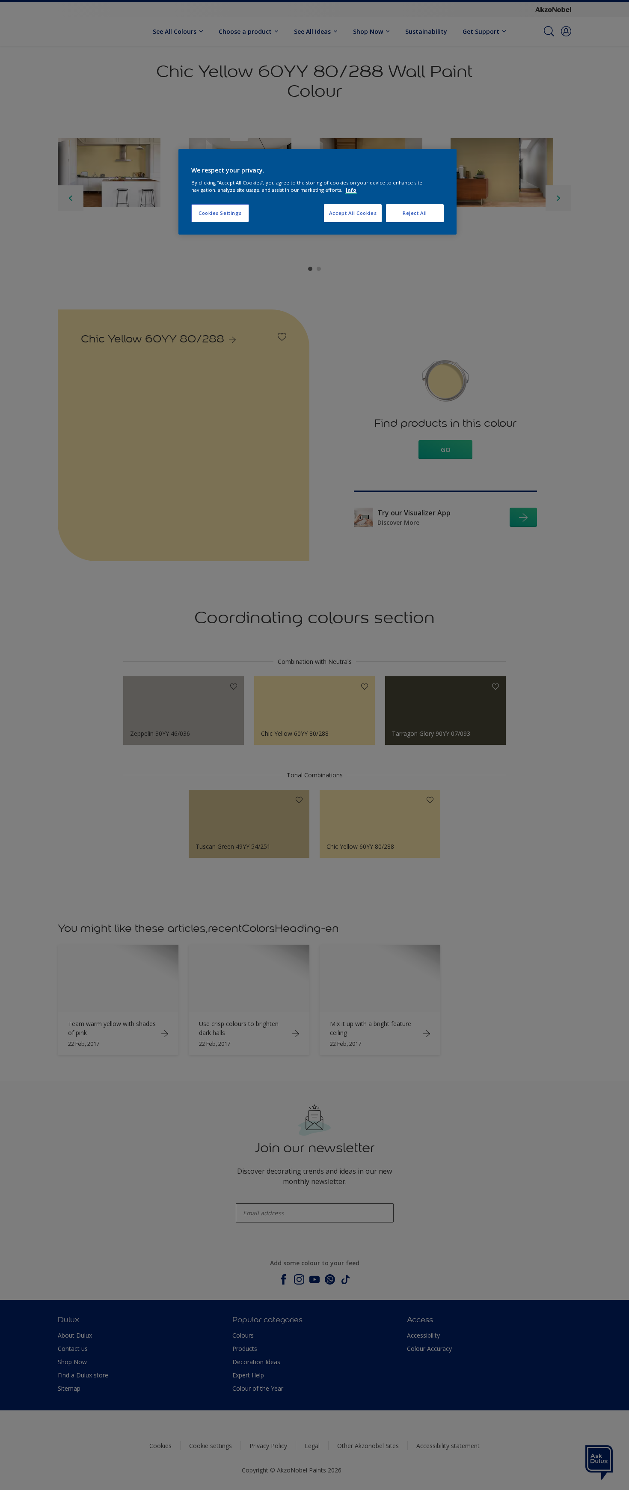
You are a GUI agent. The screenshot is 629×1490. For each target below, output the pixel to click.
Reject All (415, 213)
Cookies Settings (220, 213)
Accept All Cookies (353, 213)
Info (351, 190)
